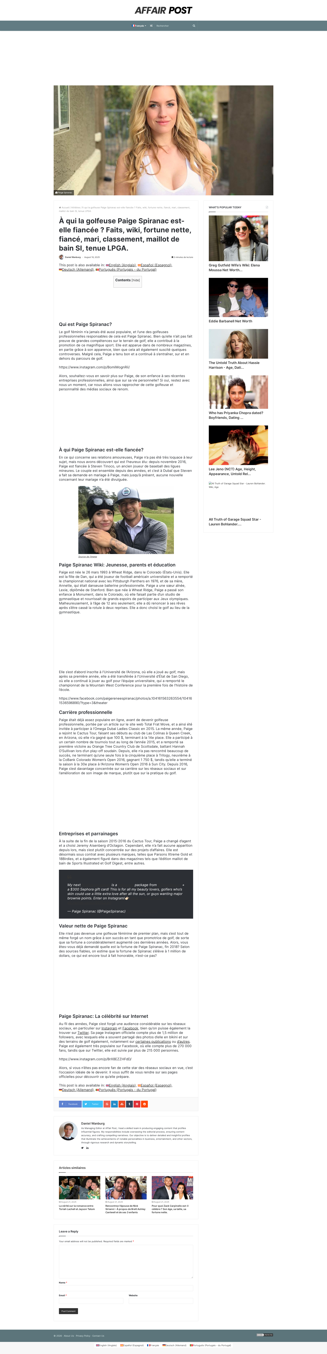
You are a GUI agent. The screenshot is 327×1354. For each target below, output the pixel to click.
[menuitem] (138, 26)
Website (133, 1295)
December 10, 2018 (142, 911)
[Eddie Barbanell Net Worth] (238, 297)
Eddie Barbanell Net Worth (230, 321)
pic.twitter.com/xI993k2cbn (89, 903)
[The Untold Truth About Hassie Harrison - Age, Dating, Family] (238, 344)
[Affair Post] (163, 10)
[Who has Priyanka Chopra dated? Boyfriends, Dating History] (238, 392)
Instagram (109, 1028)
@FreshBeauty (169, 885)
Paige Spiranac (65, 192)
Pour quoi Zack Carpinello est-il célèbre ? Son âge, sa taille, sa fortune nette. (170, 1209)
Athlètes (75, 207)
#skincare (126, 885)
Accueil (65, 207)
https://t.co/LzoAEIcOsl (148, 898)
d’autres (183, 1041)
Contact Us (98, 1335)
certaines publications (153, 1041)
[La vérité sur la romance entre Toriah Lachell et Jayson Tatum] (79, 1187)
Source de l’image (87, 556)
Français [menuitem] (154, 1345)
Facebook (130, 1028)
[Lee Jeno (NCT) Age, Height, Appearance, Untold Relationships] (238, 445)
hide (136, 280)
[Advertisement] (163, 58)
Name (63, 1282)
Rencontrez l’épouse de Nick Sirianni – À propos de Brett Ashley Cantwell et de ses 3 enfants (125, 1209)
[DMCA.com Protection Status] (264, 1335)
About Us (69, 1335)
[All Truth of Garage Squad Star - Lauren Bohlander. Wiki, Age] (238, 498)
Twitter (83, 1033)
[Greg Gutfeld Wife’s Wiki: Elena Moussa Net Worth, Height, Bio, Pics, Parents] (238, 238)
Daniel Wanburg (73, 257)
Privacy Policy (83, 1335)
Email (63, 1295)
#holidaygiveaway (96, 885)
